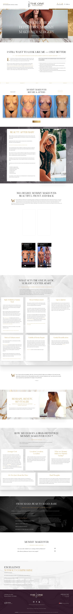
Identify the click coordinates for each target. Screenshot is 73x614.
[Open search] (65, 4)
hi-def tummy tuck (6, 317)
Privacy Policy (30, 584)
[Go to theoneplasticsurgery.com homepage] (36, 4)
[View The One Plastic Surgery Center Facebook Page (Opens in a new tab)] (36, 602)
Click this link (29, 349)
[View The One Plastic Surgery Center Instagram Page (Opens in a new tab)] (33, 602)
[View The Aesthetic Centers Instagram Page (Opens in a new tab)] (57, 3)
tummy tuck (9, 464)
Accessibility (35, 608)
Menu (69, 4)
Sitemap (28, 608)
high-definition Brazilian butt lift (17, 65)
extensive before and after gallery (7, 323)
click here (64, 344)
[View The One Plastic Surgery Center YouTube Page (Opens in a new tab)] (39, 602)
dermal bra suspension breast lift (28, 65)
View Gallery (36, 121)
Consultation (60, 4)
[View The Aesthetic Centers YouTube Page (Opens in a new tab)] (62, 3)
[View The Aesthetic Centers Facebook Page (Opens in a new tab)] (59, 3)
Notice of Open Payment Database (41, 608)
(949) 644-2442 (5, 3)
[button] (67, 4)
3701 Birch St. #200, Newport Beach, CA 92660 (11, 578)
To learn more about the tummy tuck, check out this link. (11, 330)
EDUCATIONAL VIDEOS (13, 4)
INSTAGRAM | (5, 4)
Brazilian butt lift (5, 344)
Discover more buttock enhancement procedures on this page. (12, 358)
